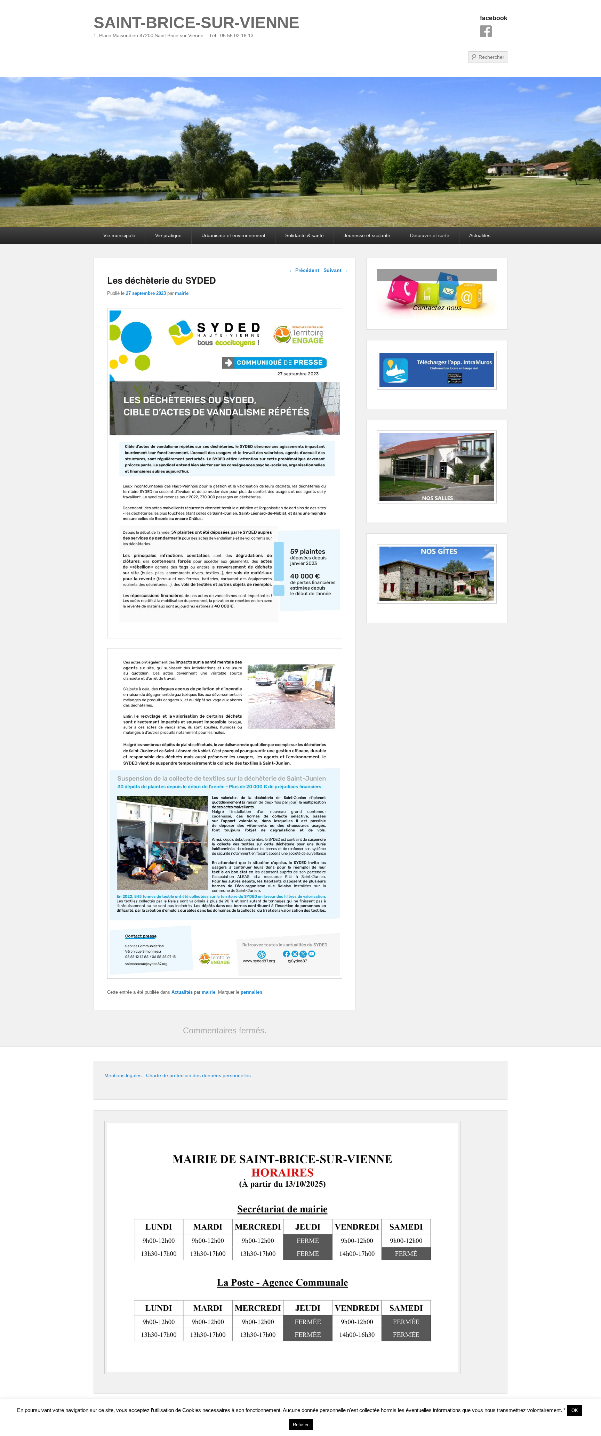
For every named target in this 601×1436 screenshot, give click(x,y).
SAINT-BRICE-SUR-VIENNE (196, 23)
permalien (251, 992)
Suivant (335, 270)
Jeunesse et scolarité (367, 235)
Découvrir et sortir (429, 235)
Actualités (479, 235)
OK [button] (574, 1410)
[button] (437, 293)
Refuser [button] (300, 1424)
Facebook (486, 31)
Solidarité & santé (304, 235)
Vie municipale (119, 235)
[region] (437, 293)
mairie (182, 293)
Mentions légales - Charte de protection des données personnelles (177, 1075)
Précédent (304, 270)
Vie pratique (168, 235)
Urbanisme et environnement (233, 235)
